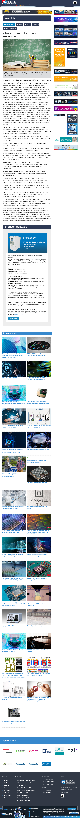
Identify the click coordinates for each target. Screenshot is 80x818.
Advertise (7, 793)
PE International (48, 784)
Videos (6, 788)
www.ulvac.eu (40, 312)
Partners (7, 790)
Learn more (13, 319)
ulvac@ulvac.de (18, 314)
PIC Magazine (21, 785)
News (6, 780)
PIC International (48, 781)
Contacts (7, 798)
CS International (48, 779)
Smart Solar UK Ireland (24, 793)
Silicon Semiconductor (24, 783)
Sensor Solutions (22, 795)
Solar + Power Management (26, 790)
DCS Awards (47, 790)
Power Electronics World (25, 788)
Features (7, 783)
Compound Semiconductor (26, 780)
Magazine (7, 785)
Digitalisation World (23, 800)
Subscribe (7, 795)
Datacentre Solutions (24, 798)
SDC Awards (47, 792)
